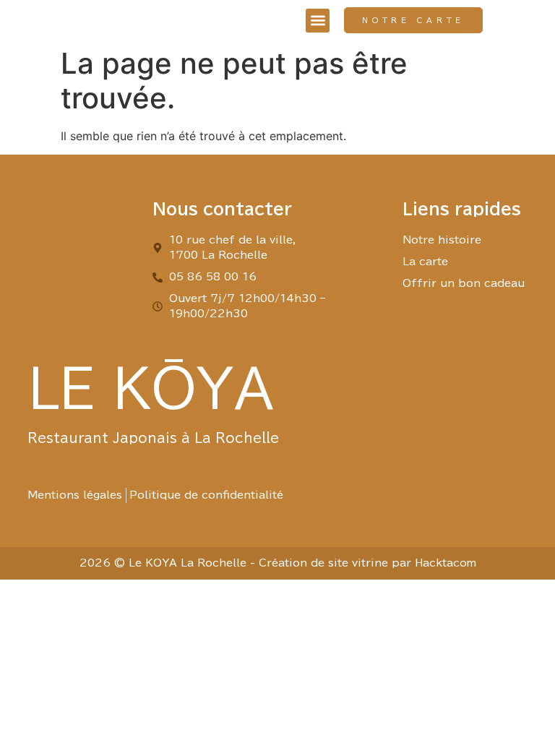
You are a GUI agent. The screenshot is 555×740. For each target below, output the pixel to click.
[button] (318, 21)
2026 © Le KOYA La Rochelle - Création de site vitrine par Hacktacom (277, 563)
